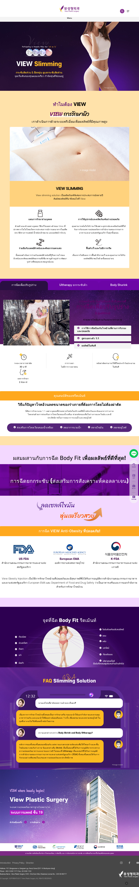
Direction (30, 863)
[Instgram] (121, 864)
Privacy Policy (18, 863)
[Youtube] (137, 864)
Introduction (5, 863)
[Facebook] (129, 864)
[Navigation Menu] (128, 11)
